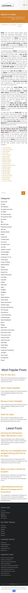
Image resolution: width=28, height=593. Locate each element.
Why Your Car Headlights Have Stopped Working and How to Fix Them (13, 453)
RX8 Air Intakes (6, 179)
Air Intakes (3, 212)
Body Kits (3, 229)
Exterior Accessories (6, 274)
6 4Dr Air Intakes (6, 155)
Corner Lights (4, 259)
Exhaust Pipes (4, 269)
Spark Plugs (4, 342)
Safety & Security (5, 340)
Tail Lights (3, 352)
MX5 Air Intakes (6, 172)
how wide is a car (5, 573)
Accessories (4, 201)
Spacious (3, 525)
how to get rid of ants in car (7, 569)
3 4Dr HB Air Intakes (7, 149)
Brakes (2, 234)
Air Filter (3, 204)
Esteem (3, 531)
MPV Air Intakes (6, 168)
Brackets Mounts (5, 232)
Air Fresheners (4, 206)
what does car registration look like (9, 567)
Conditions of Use (5, 548)
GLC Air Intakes (6, 163)
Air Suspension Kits (6, 214)
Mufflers (3, 325)
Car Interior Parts (5, 244)
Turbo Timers (4, 355)
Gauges (3, 282)
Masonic (3, 535)
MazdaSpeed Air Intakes (8, 165)
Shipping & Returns (5, 544)
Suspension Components (7, 350)
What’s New (4, 516)
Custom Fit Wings (5, 262)
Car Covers (4, 242)
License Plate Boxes (6, 315)
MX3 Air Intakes (6, 170)
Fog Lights (3, 279)
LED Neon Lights (5, 305)
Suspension (4, 347)
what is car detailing (5, 563)
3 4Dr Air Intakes (6, 148)
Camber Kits (4, 237)
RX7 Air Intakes (6, 177)
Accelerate (3, 527)
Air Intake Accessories (6, 209)
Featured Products (5, 512)
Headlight (3, 290)
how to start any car (6, 575)
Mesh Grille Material (6, 320)
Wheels (3, 360)
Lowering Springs (5, 317)
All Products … (4, 518)
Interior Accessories (6, 302)
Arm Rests (3, 219)
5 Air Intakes (5, 153)
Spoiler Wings (4, 345)
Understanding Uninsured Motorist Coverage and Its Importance (11, 489)
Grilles (2, 287)
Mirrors (3, 322)
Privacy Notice (4, 546)
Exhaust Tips (4, 272)
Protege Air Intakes (7, 175)
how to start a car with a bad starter (9, 565)
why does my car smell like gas (8, 561)
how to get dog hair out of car (8, 571)
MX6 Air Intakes (6, 174)
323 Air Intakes (6, 151)
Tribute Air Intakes (7, 181)
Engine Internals (5, 264)
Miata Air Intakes (6, 167)
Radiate (3, 529)
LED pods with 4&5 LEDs (7, 307)
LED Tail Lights (4, 310)
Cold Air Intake (4, 254)
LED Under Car (4, 312)
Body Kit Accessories (6, 227)
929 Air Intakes (6, 158)
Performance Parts (6, 335)
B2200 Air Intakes (6, 161)
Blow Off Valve (4, 224)
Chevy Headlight (5, 252)
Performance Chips (6, 332)
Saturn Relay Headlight (10, 388)
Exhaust (3, 267)
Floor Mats (3, 277)
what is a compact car (6, 559)
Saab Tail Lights (7, 414)
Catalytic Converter (6, 249)
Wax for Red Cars (8, 375)
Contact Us (3, 542)
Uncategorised (4, 357)
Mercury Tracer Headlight (11, 401)
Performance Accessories (7, 330)
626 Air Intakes (6, 156)
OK (14, 590)
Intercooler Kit (4, 300)
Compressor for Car (6, 257)
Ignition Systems (5, 297)
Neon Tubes (4, 327)
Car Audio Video (5, 239)
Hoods (2, 295)
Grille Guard (4, 284)
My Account (4, 550)
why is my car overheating (7, 557)
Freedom (3, 533)
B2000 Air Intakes (6, 160)
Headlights (3, 292)
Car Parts (3, 247)
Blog (2, 222)
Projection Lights (5, 337)
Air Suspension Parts (6, 217)
